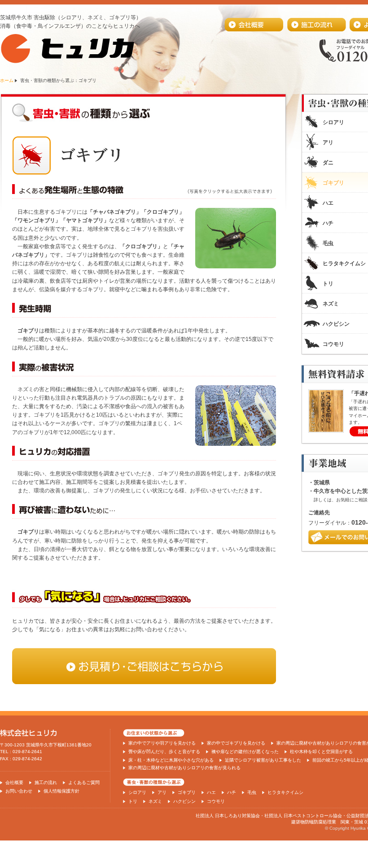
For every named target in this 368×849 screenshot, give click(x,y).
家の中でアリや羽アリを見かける (162, 743)
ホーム (6, 80)
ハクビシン (184, 801)
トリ (132, 801)
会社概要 (253, 24)
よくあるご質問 (84, 782)
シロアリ (137, 792)
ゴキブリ (187, 792)
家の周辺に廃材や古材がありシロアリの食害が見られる (184, 767)
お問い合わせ (18, 791)
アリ (162, 792)
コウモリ (216, 801)
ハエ (211, 792)
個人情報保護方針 (61, 791)
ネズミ (155, 801)
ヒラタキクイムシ (285, 792)
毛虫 (251, 792)
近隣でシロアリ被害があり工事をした (263, 760)
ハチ (231, 792)
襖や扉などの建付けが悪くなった (245, 751)
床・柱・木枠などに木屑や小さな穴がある (171, 760)
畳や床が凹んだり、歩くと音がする (164, 751)
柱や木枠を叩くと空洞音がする (321, 751)
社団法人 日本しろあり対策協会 (228, 815)
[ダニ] (235, 444)
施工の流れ (316, 24)
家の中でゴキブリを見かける (236, 743)
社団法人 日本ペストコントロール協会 (303, 815)
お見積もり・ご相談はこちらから (144, 666)
